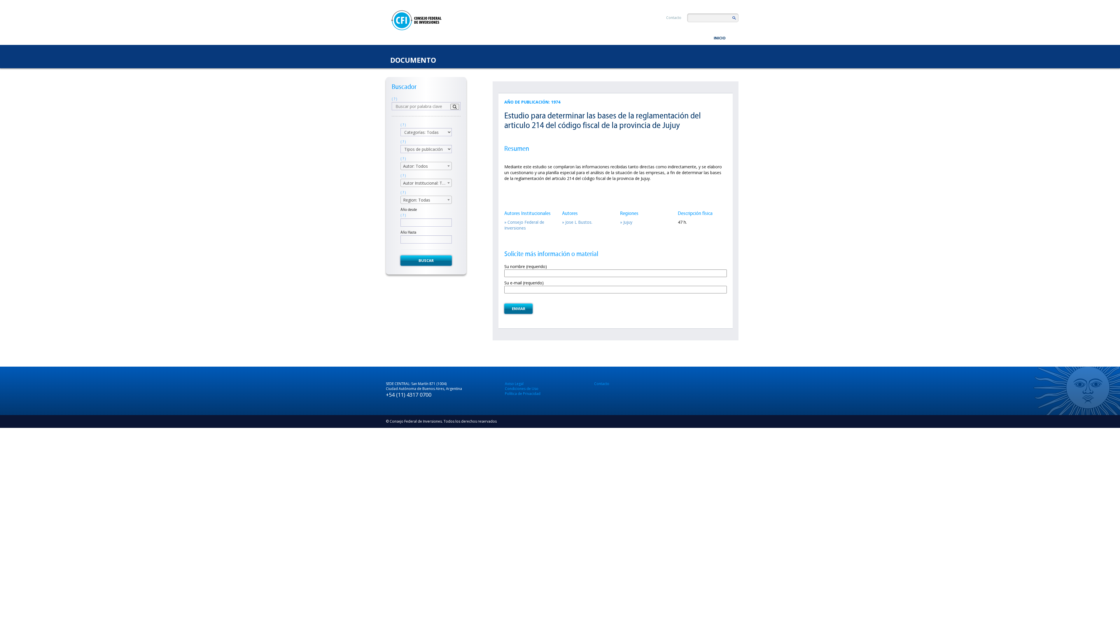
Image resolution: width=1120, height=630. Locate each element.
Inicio (720, 38)
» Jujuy (626, 222)
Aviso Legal (514, 383)
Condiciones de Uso (521, 388)
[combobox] (426, 166)
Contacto (673, 17)
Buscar (426, 260)
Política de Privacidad (522, 393)
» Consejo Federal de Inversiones (524, 225)
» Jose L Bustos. (577, 222)
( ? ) (394, 99)
